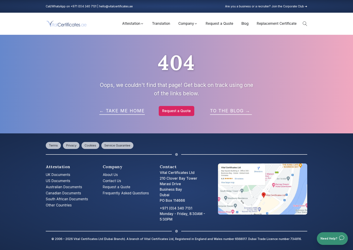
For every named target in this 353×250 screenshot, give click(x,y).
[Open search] (304, 23)
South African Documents (67, 199)
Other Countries (59, 205)
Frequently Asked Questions (126, 193)
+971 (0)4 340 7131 (83, 6)
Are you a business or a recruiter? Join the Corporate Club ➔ (266, 6)
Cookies (90, 145)
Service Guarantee (117, 145)
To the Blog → (231, 110)
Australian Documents (64, 187)
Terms (53, 145)
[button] (133, 23)
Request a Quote (176, 111)
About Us (110, 175)
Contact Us (112, 181)
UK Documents (58, 175)
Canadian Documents (63, 193)
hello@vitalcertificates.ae (116, 6)
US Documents (58, 181)
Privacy (71, 145)
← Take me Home (122, 110)
